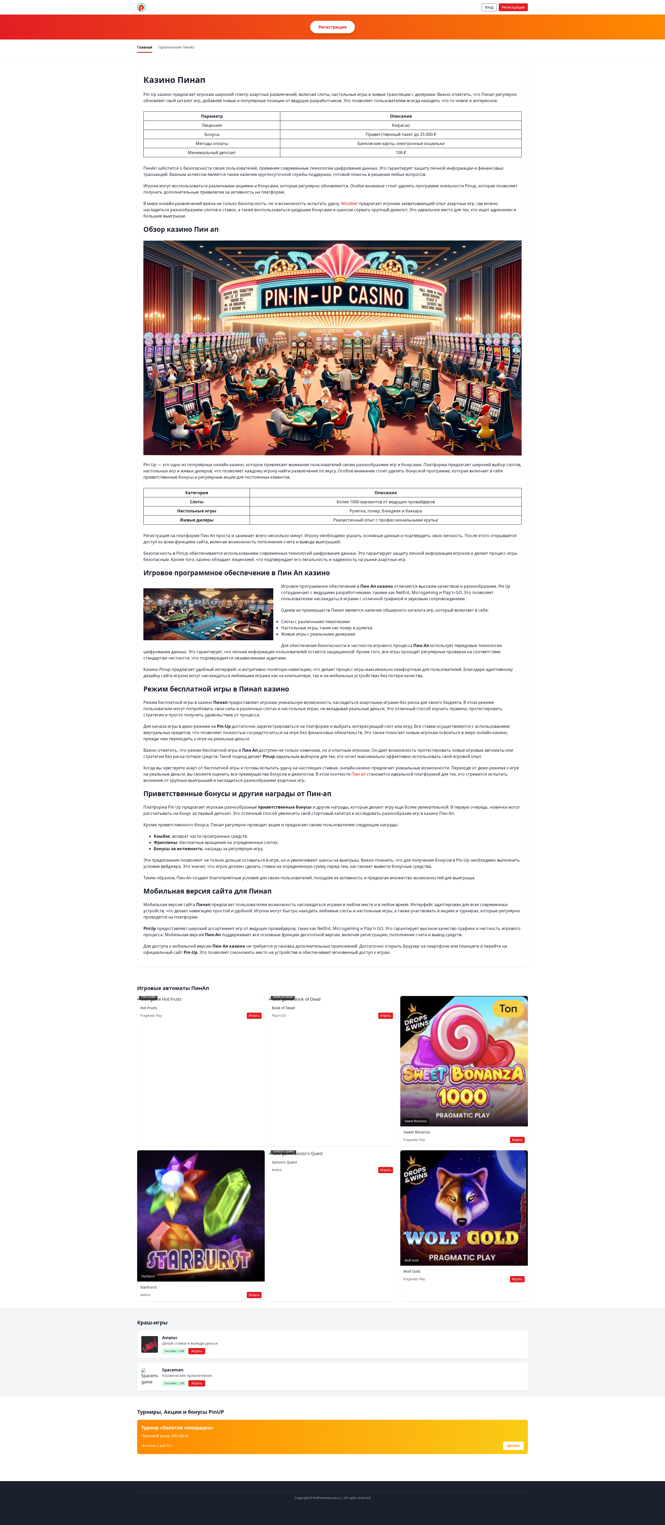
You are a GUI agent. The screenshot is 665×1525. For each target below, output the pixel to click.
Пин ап (358, 774)
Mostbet (349, 203)
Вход (489, 7)
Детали (513, 1445)
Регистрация (513, 7)
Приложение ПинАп (176, 47)
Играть (254, 1015)
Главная (144, 47)
